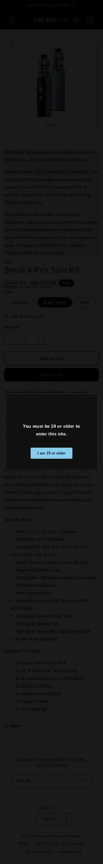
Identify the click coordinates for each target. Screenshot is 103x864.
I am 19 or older (51, 453)
